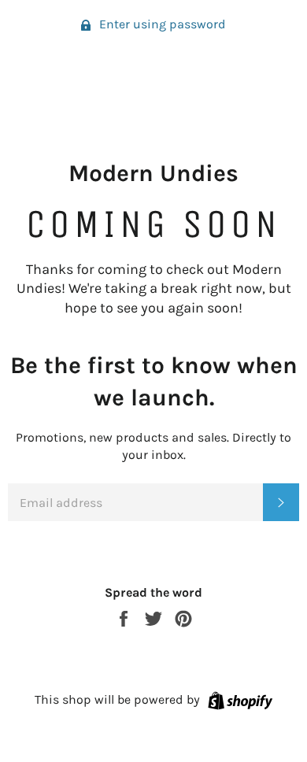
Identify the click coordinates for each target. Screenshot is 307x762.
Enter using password (161, 24)
